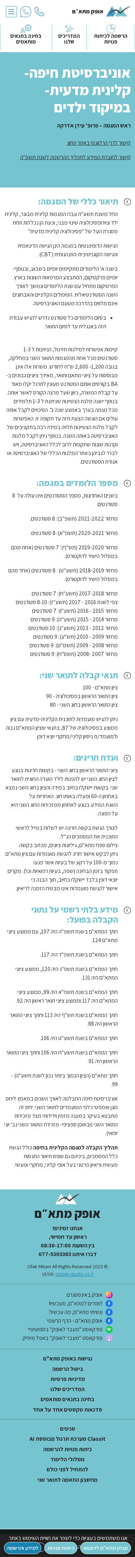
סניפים (67, 1428)
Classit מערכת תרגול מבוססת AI (67, 1439)
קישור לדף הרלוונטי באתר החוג (99, 143)
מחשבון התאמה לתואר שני (67, 1480)
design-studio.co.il (74, 1274)
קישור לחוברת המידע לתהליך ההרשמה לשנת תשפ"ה (75, 157)
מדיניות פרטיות (67, 1379)
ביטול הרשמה (67, 1369)
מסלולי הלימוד (67, 1459)
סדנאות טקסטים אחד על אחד (67, 1409)
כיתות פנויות (61, 1547)
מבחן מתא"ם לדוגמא (106, 1547)
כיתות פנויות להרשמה (67, 1449)
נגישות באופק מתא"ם (67, 1358)
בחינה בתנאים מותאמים (67, 1399)
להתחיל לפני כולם (67, 1469)
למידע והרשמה (22, 1547)
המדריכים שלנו (67, 1389)
